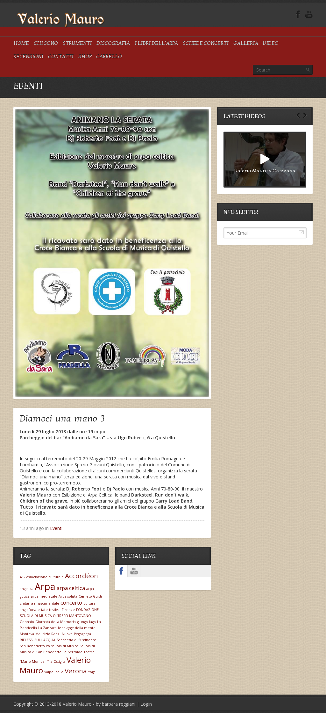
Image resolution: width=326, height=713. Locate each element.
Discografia (113, 43)
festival (54, 609)
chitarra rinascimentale (39, 603)
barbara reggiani (118, 704)
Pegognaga (82, 634)
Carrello (109, 56)
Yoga (92, 672)
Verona (76, 670)
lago (92, 622)
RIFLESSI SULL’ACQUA (37, 640)
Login (146, 704)
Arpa (45, 586)
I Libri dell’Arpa (156, 43)
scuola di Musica (64, 646)
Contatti (61, 56)
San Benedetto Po (35, 646)
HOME (21, 43)
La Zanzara (47, 628)
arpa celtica (71, 588)
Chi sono (46, 43)
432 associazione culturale (42, 577)
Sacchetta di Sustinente (76, 640)
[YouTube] (309, 14)
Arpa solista (68, 596)
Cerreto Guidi (90, 596)
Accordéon (81, 575)
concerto (71, 602)
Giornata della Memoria (55, 622)
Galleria (245, 43)
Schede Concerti (206, 43)
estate (43, 609)
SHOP (84, 56)
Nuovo (67, 634)
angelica (26, 588)
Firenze (68, 609)
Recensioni (28, 56)
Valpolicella (53, 672)
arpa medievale (44, 596)
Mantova (27, 634)
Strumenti (77, 43)
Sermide (75, 652)
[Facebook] (298, 14)
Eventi (56, 528)
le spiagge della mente (77, 628)
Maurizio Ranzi (47, 634)
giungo (82, 622)
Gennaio (27, 622)
